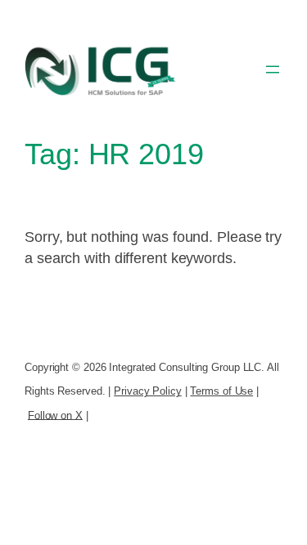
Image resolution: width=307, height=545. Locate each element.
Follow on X (55, 415)
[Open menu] (272, 69)
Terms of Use (221, 391)
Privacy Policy (148, 391)
